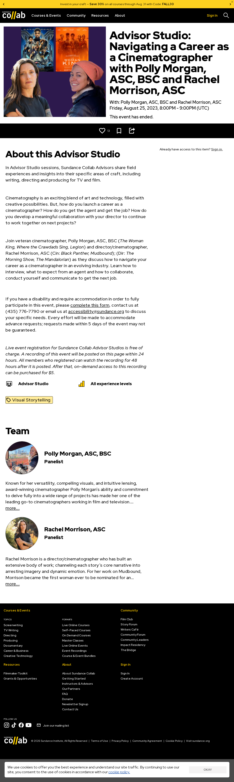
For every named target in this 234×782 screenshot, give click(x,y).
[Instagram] (7, 725)
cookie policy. (119, 772)
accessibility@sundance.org (96, 311)
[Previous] (3, 4)
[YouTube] (28, 725)
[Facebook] (21, 725)
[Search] (226, 15)
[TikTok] (14, 725)
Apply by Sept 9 (161, 4)
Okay (208, 770)
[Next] (230, 4)
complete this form (89, 305)
